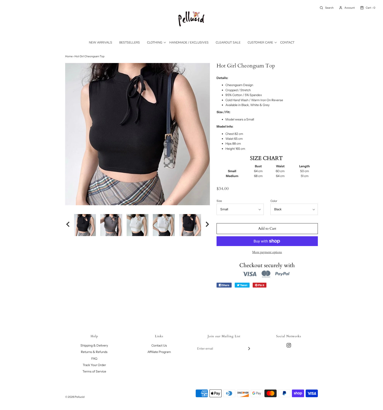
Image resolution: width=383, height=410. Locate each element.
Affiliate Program (159, 352)
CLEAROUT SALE (228, 42)
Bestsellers (129, 42)
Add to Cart (267, 228)
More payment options (267, 252)
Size (219, 201)
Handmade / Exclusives (189, 42)
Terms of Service (94, 371)
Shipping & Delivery (94, 345)
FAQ (94, 359)
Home (69, 56)
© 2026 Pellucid (74, 396)
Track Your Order (94, 365)
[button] (67, 225)
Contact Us (159, 345)
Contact (287, 42)
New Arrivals (100, 42)
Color (273, 201)
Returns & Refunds (94, 352)
